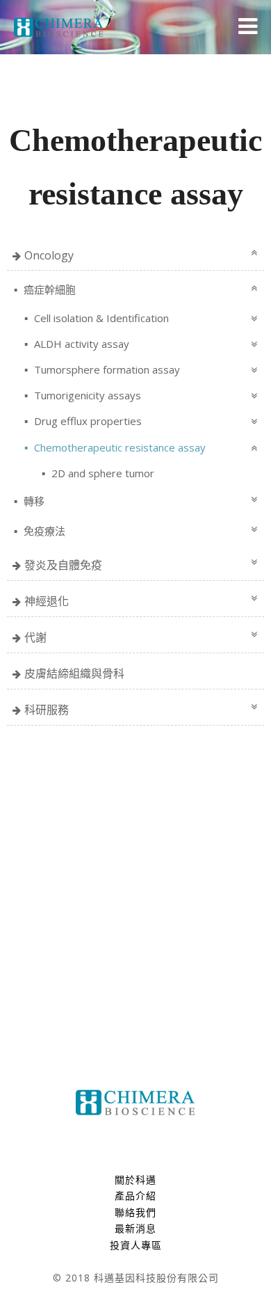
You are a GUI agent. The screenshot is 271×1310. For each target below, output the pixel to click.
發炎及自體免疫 (63, 565)
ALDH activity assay (80, 344)
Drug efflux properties (86, 421)
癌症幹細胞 (48, 289)
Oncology (49, 255)
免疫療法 (43, 531)
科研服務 (46, 709)
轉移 (32, 501)
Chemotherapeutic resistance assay (118, 447)
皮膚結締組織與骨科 (74, 673)
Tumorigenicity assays (86, 395)
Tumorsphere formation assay (105, 369)
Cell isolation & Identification (100, 318)
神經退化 (46, 601)
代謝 (35, 637)
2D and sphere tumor (101, 473)
